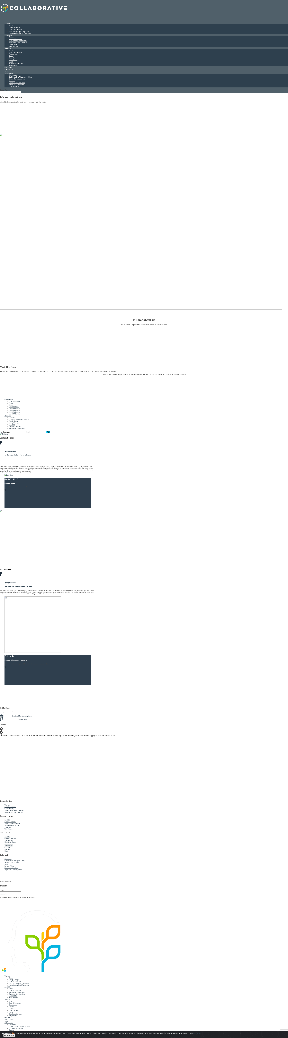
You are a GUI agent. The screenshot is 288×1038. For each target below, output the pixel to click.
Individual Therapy (15, 426)
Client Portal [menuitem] (8, 1019)
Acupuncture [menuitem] (13, 1005)
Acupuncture (13, 54)
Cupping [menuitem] (11, 1007)
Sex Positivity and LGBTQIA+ (19, 31)
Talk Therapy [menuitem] (13, 998)
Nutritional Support (16, 64)
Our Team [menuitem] (7, 1017)
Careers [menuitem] (11, 1030)
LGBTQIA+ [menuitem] (13, 996)
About (11, 25)
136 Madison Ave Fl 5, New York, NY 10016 (31, 729)
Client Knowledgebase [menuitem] (16, 1028)
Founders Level (14, 407)
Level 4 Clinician (14, 414)
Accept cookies (9, 1035)
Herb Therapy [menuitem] (13, 1010)
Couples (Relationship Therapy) (19, 419)
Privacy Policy (14, 86)
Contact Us (13, 75)
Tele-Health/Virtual (23, 732)
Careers (12, 81)
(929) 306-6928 (22, 719)
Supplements (13, 65)
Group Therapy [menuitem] (14, 980)
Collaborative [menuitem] (8, 1023)
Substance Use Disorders (18, 43)
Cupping (12, 56)
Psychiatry (8, 35)
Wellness (7, 837)
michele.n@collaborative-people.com (18, 586)
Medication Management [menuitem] (17, 992)
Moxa (11, 62)
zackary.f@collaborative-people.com (18, 455)
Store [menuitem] (6, 1021)
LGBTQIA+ (13, 44)
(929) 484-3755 (10, 583)
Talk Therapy (13, 46)
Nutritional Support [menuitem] (15, 1014)
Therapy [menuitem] (7, 976)
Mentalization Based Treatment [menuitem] (19, 985)
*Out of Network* (15, 401)
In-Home (12, 425)
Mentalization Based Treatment (20, 33)
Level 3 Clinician (14, 412)
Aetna (11, 403)
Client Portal (8, 69)
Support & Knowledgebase (13, 870)
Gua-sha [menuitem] (11, 1008)
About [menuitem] (11, 978)
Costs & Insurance (15, 29)
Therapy (7, 805)
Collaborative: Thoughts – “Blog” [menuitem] (19, 1026)
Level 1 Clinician (14, 408)
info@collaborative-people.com (22, 716)
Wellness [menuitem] (7, 999)
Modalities (7, 416)
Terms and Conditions (17, 85)
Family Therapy (14, 421)
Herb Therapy (14, 60)
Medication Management (18, 41)
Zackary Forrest (7, 438)
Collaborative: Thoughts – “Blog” (20, 77)
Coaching (12, 417)
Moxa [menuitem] (11, 1012)
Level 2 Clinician (14, 410)
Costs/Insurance (9, 399)
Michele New (5, 569)
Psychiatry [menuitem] (7, 987)
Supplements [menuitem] (13, 1016)
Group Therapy (14, 27)
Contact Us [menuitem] (12, 1025)
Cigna (11, 405)
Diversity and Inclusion (17, 83)
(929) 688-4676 (10, 451)
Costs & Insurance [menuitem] (15, 981)
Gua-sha (12, 58)
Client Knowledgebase (17, 79)
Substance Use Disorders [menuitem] (17, 994)
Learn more (197, 1033)
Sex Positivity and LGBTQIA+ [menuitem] (19, 983)
